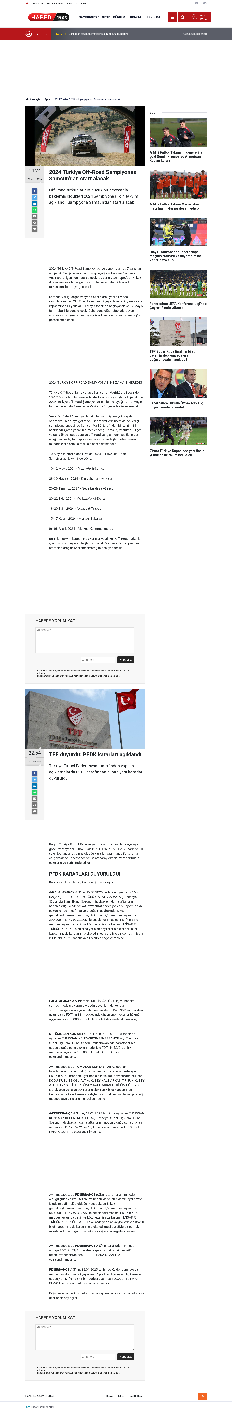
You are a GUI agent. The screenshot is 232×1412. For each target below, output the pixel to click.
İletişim (121, 1396)
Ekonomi (135, 17)
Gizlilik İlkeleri (137, 1396)
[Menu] (172, 17)
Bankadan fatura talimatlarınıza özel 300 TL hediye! (99, 33)
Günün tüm (195, 33)
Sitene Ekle (81, 3)
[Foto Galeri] (205, 3)
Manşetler (38, 3)
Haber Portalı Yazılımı (42, 1407)
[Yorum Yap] (34, 229)
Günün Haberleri (55, 3)
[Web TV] (197, 3)
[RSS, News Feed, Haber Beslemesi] (202, 1396)
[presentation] (37, 34)
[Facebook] (34, 191)
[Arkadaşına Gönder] (34, 216)
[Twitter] (34, 197)
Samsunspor (89, 17)
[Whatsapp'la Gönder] (34, 210)
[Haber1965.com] (48, 17)
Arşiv (69, 3)
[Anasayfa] (27, 3)
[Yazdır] (34, 222)
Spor (106, 17)
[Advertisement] (116, 69)
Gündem (119, 17)
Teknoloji (153, 17)
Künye (109, 1396)
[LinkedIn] (34, 203)
